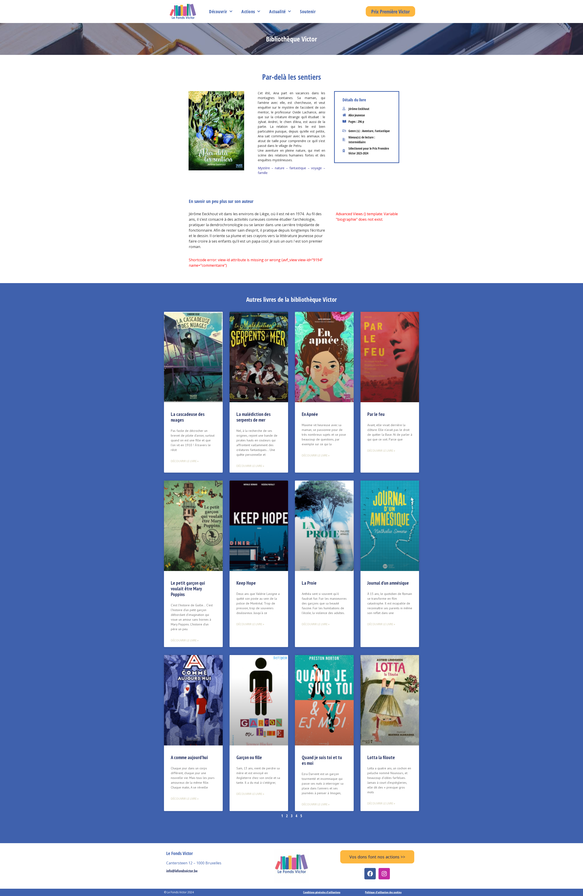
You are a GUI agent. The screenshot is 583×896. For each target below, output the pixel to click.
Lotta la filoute (381, 757)
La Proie (309, 583)
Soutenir (308, 11)
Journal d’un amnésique (388, 583)
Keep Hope (246, 583)
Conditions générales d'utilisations (321, 892)
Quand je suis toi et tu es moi (322, 760)
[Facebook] (370, 873)
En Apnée (310, 414)
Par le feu (376, 414)
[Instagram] (384, 873)
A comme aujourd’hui (189, 757)
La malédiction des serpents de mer (253, 417)
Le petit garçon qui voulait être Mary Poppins (188, 588)
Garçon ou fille (249, 757)
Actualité (277, 11)
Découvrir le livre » (185, 461)
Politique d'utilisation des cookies (383, 892)
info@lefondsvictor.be (181, 870)
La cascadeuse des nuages (188, 417)
